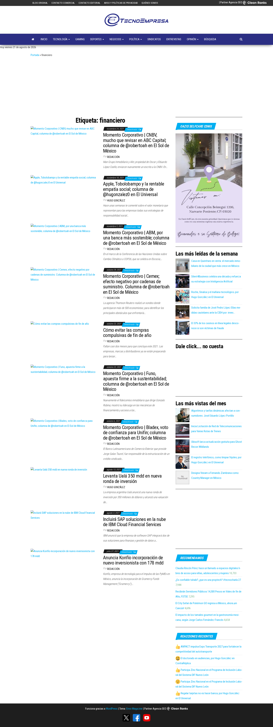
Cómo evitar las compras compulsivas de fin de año (127, 332)
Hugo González (116, 200)
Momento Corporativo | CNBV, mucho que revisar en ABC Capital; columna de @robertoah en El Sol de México (136, 143)
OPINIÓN (192, 39)
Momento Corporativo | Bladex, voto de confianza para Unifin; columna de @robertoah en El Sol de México (135, 433)
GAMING (80, 39)
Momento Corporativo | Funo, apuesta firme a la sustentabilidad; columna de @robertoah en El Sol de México (136, 381)
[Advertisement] (136, 85)
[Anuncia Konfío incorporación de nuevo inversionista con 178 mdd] (64, 553)
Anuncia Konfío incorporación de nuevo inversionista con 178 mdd (133, 560)
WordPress (112, 708)
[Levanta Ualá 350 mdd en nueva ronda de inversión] (59, 469)
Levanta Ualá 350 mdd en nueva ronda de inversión (132, 478)
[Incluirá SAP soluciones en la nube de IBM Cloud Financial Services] (64, 515)
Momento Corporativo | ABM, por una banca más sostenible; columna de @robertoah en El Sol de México (136, 238)
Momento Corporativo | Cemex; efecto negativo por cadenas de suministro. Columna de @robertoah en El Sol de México (136, 284)
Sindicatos (154, 39)
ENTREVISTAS (173, 39)
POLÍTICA (134, 39)
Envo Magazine (134, 708)
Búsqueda (210, 39)
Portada (35, 55)
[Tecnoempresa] (33, 39)
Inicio (44, 39)
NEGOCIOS (116, 39)
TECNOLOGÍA (60, 39)
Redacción (113, 156)
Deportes (96, 39)
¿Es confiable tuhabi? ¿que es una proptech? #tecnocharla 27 (208, 580)
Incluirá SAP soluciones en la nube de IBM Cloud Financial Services (134, 521)
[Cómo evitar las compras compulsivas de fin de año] (60, 323)
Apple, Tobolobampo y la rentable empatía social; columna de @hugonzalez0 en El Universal (133, 189)
